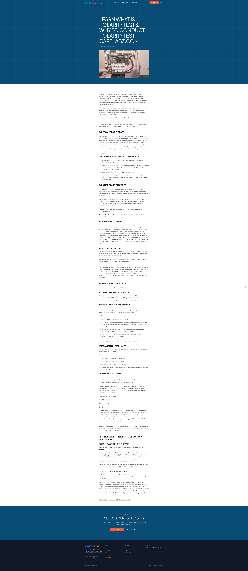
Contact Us (134, 2)
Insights (106, 11)
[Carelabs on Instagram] (93, 557)
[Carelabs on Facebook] (90, 557)
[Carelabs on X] (96, 557)
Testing (106, 548)
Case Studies (128, 552)
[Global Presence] (161, 2)
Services (124, 2)
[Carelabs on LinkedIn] (86, 557)
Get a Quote (154, 2)
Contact (126, 555)
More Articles (131, 529)
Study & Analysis (108, 555)
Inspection (107, 552)
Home (100, 11)
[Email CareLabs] (245, 283)
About (126, 548)
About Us (116, 2)
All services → (109, 557)
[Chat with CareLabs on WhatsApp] (245, 287)
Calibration (107, 550)
